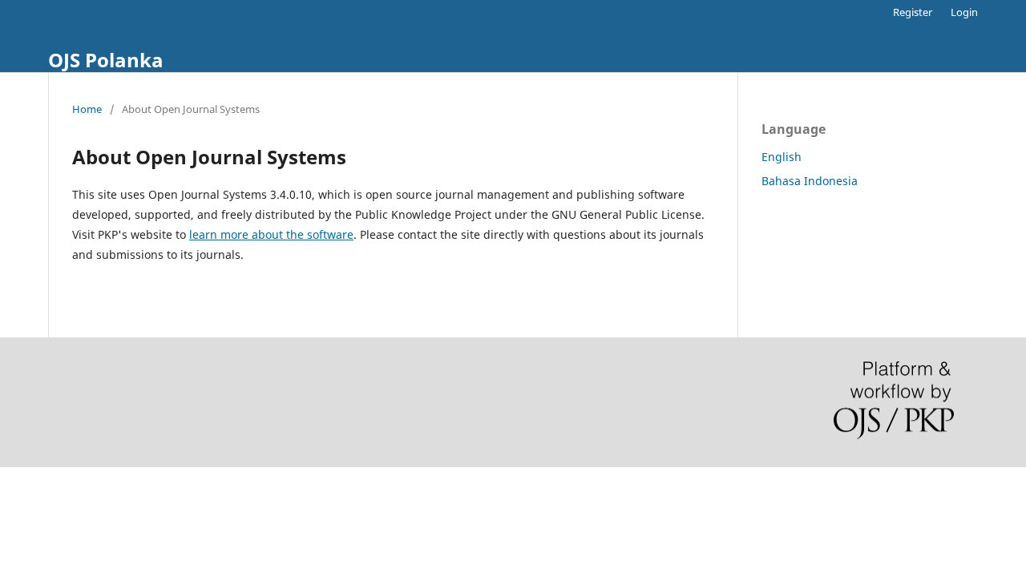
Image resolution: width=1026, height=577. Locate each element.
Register (912, 12)
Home (87, 109)
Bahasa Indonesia (809, 180)
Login (964, 12)
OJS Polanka (106, 59)
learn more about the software (271, 234)
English (781, 156)
